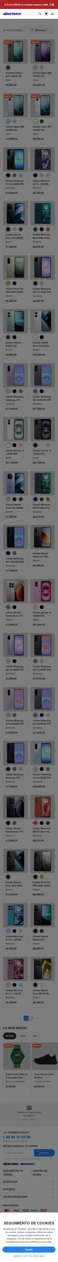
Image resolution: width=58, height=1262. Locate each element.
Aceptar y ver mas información (29, 1255)
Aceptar (29, 1249)
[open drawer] (52, 14)
